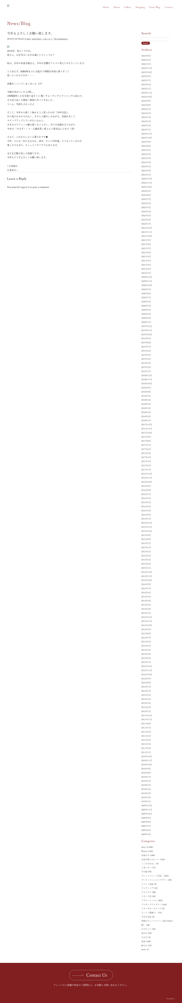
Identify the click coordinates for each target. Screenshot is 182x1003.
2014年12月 (146, 572)
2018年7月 (146, 396)
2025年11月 (146, 68)
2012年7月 (146, 687)
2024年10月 (146, 97)
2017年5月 (146, 453)
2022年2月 (146, 220)
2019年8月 (146, 343)
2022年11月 (146, 183)
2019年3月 (146, 363)
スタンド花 (146, 896)
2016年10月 (146, 482)
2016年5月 (146, 502)
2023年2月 (146, 171)
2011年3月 (146, 744)
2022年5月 (146, 207)
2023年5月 (146, 158)
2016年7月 (146, 494)
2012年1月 (146, 711)
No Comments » (61, 39)
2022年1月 (146, 224)
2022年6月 (146, 203)
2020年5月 (146, 306)
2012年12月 (146, 666)
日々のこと (146, 929)
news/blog (36, 39)
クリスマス (146, 892)
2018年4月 (146, 408)
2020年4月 (146, 310)
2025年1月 (146, 89)
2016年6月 (146, 498)
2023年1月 (146, 175)
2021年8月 (146, 244)
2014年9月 (146, 584)
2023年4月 (146, 162)
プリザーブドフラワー (151, 905)
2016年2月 (146, 515)
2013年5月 (146, 646)
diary (29, 39)
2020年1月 (146, 322)
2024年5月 (146, 117)
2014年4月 (146, 601)
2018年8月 (146, 392)
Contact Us (96, 975)
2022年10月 (146, 187)
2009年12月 (146, 806)
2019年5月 (146, 355)
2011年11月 (146, 719)
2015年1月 (146, 568)
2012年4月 (146, 699)
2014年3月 (146, 605)
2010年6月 (146, 781)
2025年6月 (146, 85)
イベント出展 (147, 884)
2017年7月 (146, 445)
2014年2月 (146, 609)
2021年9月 (146, 240)
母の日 (144, 933)
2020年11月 (146, 281)
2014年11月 (146, 576)
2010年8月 (146, 773)
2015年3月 (146, 560)
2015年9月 (146, 535)
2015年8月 (146, 539)
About (116, 7)
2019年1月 (146, 371)
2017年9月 (146, 437)
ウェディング (147, 888)
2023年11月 (146, 134)
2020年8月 (146, 293)
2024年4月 (146, 121)
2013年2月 (146, 658)
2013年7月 (146, 638)
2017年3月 (146, 461)
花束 (143, 941)
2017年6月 (146, 449)
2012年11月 (146, 670)
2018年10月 (146, 384)
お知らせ (145, 855)
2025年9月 (146, 76)
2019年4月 (146, 359)
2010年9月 (146, 769)
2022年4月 (146, 212)
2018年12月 (146, 375)
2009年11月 (146, 810)
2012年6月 (146, 691)
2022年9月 (146, 191)
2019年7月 (146, 347)
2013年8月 (146, 634)
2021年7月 (146, 248)
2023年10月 (146, 138)
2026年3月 (146, 60)
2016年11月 (146, 478)
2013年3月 (146, 654)
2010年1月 (146, 801)
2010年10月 (146, 765)
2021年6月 (146, 253)
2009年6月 (146, 830)
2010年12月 (146, 756)
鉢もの (144, 946)
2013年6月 (146, 642)
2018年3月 (146, 412)
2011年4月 (146, 740)
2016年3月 (146, 511)
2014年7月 (146, 588)
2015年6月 (146, 547)
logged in (24, 187)
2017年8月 (146, 441)
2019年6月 (146, 351)
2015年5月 (146, 552)
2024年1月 (146, 130)
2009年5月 (146, 834)
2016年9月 (146, 486)
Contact (169, 7)
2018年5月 (146, 404)
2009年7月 (146, 826)
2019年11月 (146, 330)
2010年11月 (146, 760)
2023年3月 (146, 166)
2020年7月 (146, 297)
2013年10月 (146, 625)
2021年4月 (146, 261)
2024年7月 (146, 109)
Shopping (140, 7)
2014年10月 (146, 580)
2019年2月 (146, 367)
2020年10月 (146, 285)
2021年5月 (146, 257)
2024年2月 (146, 125)
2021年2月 (146, 269)
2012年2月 (146, 707)
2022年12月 (146, 179)
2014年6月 (146, 593)
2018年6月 (146, 400)
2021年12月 (146, 228)
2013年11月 (146, 621)
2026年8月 (146, 56)
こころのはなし (148, 864)
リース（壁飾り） (149, 913)
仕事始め (11, 170)
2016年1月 (146, 519)
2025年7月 (146, 80)
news (143, 950)
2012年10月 (146, 674)
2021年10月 (146, 236)
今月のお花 (146, 917)
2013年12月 (146, 617)
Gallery (127, 7)
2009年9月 (146, 818)
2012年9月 (146, 679)
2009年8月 (146, 822)
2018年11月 (146, 379)
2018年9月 (146, 388)
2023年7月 (146, 150)
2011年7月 (146, 728)
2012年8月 (146, 683)
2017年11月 (146, 429)
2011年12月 (146, 715)
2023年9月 (146, 142)
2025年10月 (146, 72)
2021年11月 (146, 232)
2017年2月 (146, 466)
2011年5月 (146, 736)
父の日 (144, 937)
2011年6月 (146, 732)
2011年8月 (146, 724)
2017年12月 (146, 425)
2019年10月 (146, 334)
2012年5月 (146, 695)
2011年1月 (146, 752)
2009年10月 (146, 814)
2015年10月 (146, 531)
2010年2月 (146, 797)
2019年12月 (146, 326)
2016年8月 (146, 490)
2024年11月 (146, 93)
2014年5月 (146, 597)
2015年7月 (146, 543)
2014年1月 (146, 613)
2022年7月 (146, 199)
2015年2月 (146, 564)
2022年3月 (146, 216)
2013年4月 (146, 650)
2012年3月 (146, 703)
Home (106, 7)
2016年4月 (146, 506)
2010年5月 (146, 785)
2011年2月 (146, 748)
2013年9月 (146, 629)
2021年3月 (146, 265)
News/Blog (154, 7)
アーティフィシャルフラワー (154, 880)
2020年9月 (146, 289)
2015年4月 (146, 556)
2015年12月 (146, 523)
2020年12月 (146, 277)
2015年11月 (146, 527)
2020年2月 (146, 318)
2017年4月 (146, 457)
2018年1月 (146, 420)
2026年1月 (146, 64)
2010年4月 (146, 789)
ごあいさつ (47, 39)
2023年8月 (146, 146)
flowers (144, 851)
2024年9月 (146, 101)
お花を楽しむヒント (150, 859)
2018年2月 (146, 416)
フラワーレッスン (149, 900)
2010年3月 (146, 793)
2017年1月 (146, 470)
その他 (144, 872)
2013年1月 (146, 662)
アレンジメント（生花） (152, 876)
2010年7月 (146, 777)
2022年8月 (146, 195)
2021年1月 (146, 273)
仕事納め (13, 166)
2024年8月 (146, 105)
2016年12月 (146, 474)
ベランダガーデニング (151, 909)
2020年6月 (146, 302)
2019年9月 (146, 338)
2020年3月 (146, 314)
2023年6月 (146, 154)
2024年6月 (146, 113)
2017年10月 (146, 433)
